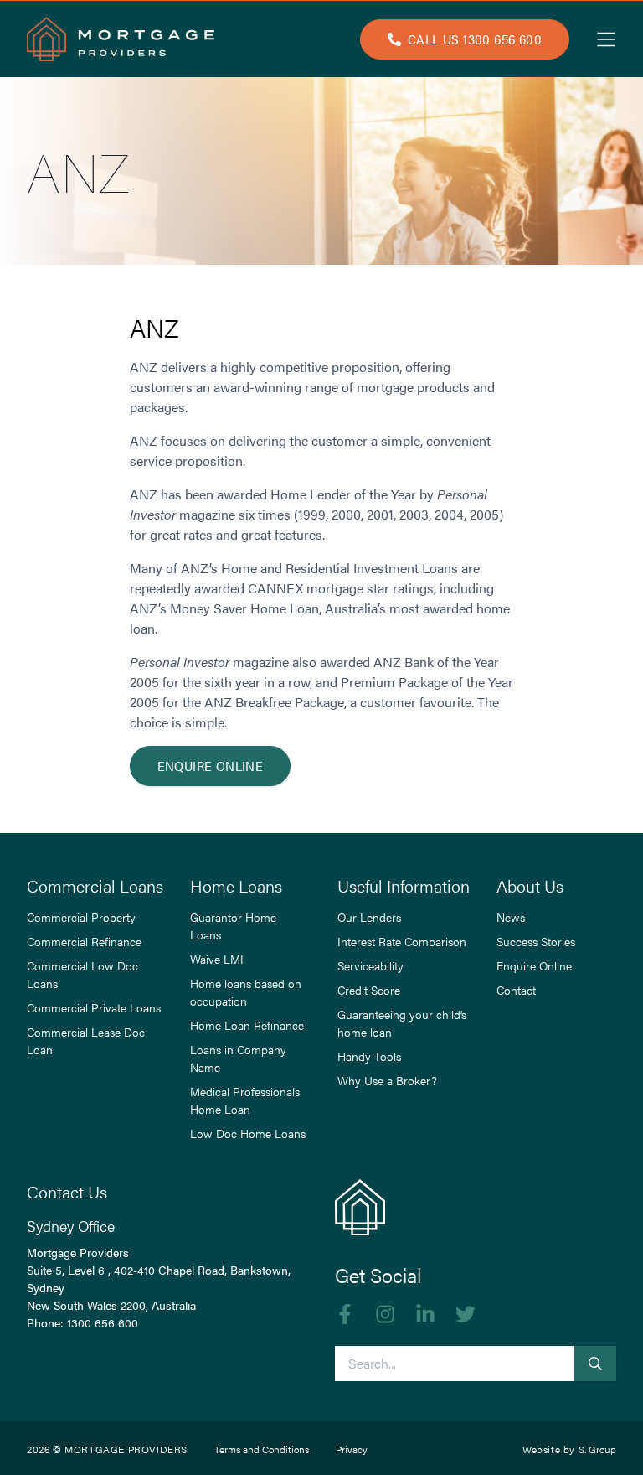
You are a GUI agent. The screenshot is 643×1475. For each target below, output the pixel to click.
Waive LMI (217, 958)
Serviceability (370, 965)
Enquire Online (210, 765)
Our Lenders (369, 916)
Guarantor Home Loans (233, 925)
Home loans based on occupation (245, 992)
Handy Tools (369, 1056)
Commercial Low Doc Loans (82, 974)
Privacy (352, 1449)
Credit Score (368, 989)
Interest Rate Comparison (401, 941)
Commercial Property (81, 916)
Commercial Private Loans (94, 1007)
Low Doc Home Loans (248, 1133)
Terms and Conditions (261, 1449)
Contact (516, 989)
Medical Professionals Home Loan (245, 1100)
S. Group (597, 1449)
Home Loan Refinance (247, 1025)
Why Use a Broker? (387, 1080)
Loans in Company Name (238, 1058)
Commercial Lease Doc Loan (86, 1040)
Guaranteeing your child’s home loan (401, 1023)
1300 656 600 (102, 1322)
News (510, 916)
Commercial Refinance (84, 941)
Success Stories (535, 941)
